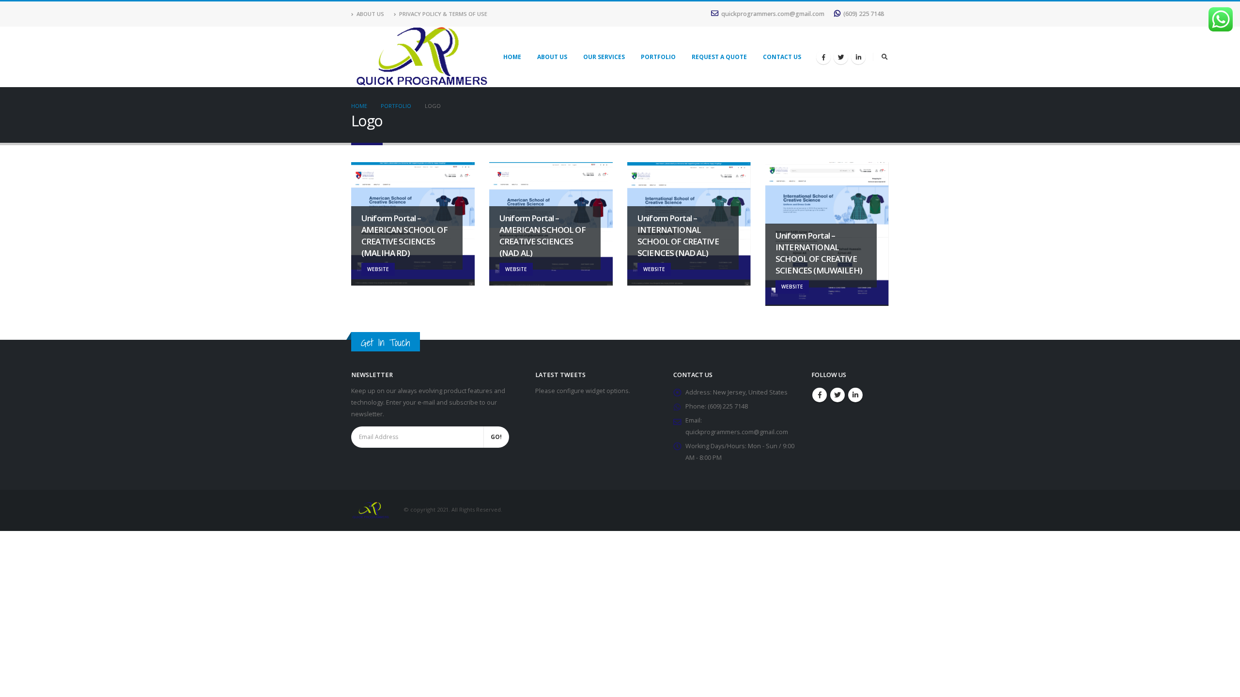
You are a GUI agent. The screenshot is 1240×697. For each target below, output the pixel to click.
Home (512, 57)
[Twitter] (841, 57)
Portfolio (658, 57)
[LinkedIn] (858, 57)
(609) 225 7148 (863, 14)
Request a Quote (719, 57)
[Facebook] (823, 57)
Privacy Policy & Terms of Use (443, 13)
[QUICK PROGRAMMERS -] (421, 57)
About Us (370, 13)
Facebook (819, 395)
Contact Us (782, 57)
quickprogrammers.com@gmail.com (772, 14)
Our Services (604, 57)
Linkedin (855, 395)
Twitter (837, 395)
